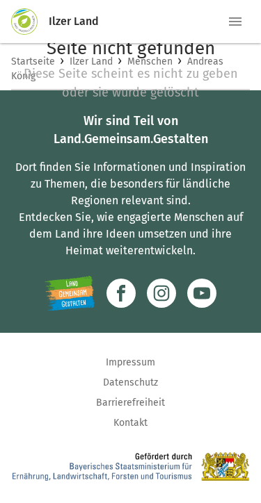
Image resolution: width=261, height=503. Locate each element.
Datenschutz (130, 382)
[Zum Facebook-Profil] (121, 293)
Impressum (130, 362)
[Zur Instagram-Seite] (161, 293)
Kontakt (130, 423)
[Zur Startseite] (30, 21)
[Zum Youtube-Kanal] (201, 293)
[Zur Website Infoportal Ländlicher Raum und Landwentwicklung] (70, 293)
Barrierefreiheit (130, 403)
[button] (235, 21)
